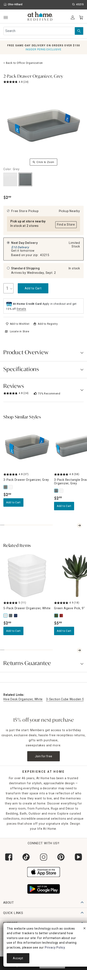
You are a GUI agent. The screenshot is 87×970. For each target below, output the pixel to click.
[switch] (17, 324)
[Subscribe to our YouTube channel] (78, 857)
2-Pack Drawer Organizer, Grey (33, 77)
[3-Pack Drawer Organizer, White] (11, 487)
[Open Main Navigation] (5, 17)
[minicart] (81, 17)
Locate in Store (19, 331)
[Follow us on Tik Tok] (25, 857)
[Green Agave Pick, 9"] (56, 615)
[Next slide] (79, 525)
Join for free (43, 756)
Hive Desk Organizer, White (23, 699)
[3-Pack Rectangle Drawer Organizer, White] (61, 491)
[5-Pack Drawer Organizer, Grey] (11, 615)
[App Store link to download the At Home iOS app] (43, 871)
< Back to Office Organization (23, 62)
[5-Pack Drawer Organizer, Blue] (16, 615)
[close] (84, 928)
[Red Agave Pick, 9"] (61, 615)
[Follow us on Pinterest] (60, 857)
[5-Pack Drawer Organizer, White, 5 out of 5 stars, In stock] (27, 575)
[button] (40, 17)
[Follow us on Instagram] (43, 857)
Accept (18, 958)
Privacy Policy (55, 947)
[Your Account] (72, 17)
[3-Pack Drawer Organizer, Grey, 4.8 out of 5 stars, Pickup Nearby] (27, 447)
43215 (44, 255)
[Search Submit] (79, 31)
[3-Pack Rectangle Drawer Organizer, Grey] (56, 491)
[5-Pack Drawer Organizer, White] (5, 615)
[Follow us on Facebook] (8, 857)
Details (21, 308)
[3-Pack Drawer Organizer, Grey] (5, 487)
